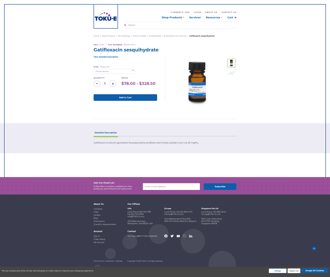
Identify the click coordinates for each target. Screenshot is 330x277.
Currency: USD (180, 12)
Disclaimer (110, 261)
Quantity (99, 78)
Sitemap (119, 261)
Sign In (97, 236)
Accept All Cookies (315, 270)
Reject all (294, 270)
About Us (211, 12)
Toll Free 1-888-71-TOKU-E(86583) (142, 236)
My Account (99, 242)
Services (195, 17)
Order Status (99, 239)
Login (197, 12)
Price (124, 78)
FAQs (96, 212)
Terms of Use (99, 261)
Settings (277, 271)
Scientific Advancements (105, 224)
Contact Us (228, 12)
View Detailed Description (106, 57)
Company (98, 209)
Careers (97, 215)
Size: (101, 67)
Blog (96, 218)
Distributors (99, 221)
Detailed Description (106, 132)
